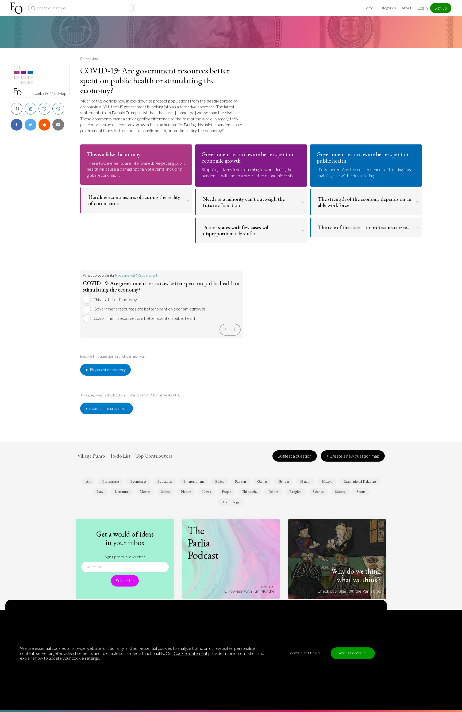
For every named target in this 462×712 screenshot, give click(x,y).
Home (368, 8)
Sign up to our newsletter (125, 556)
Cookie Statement (190, 653)
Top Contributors (153, 456)
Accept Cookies (353, 653)
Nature (186, 491)
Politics (273, 491)
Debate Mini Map (50, 93)
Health (305, 481)
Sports (361, 491)
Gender (283, 481)
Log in (422, 7)
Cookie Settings (305, 653)
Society (340, 491)
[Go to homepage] (17, 8)
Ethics (219, 481)
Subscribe (125, 580)
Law (100, 491)
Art (88, 481)
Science (318, 491)
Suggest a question (294, 455)
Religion (295, 491)
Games (262, 481)
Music (165, 491)
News (206, 491)
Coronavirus (89, 58)
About (406, 8)
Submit (230, 329)
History (327, 481)
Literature (122, 491)
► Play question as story (105, 369)
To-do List (120, 456)
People (226, 491)
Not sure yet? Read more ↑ (136, 275)
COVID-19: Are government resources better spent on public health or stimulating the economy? (155, 80)
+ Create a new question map (352, 455)
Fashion (240, 481)
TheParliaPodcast (203, 543)
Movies (145, 491)
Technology (231, 501)
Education (164, 481)
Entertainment (193, 481)
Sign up (440, 7)
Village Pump (91, 456)
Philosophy (249, 491)
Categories (387, 8)
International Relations (360, 481)
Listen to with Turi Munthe (249, 588)
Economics (138, 481)
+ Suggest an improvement (106, 408)
